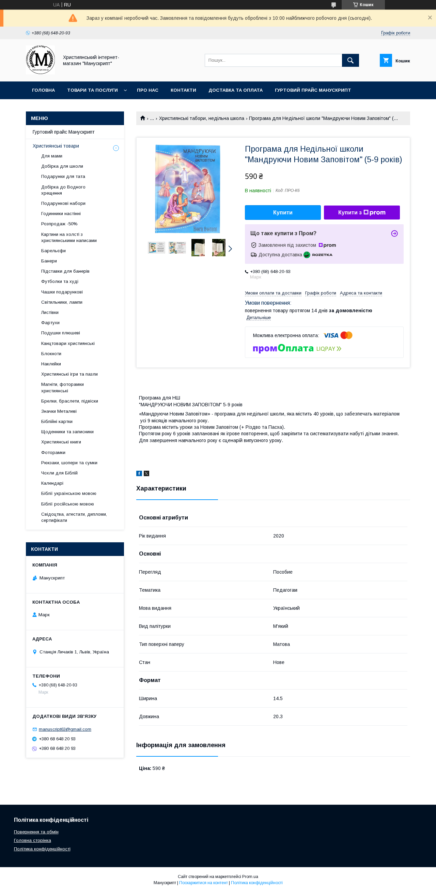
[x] (146, 474)
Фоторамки (53, 452)
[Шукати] (350, 60)
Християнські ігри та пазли (69, 374)
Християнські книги (61, 441)
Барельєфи (53, 250)
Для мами (51, 155)
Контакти (183, 90)
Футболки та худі (59, 281)
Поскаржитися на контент (203, 882)
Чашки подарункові (62, 291)
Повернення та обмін (36, 831)
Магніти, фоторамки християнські (62, 387)
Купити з (350, 212)
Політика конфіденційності (42, 848)
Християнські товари (56, 146)
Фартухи (50, 322)
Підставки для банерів (65, 271)
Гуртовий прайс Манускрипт (313, 90)
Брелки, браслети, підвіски (69, 401)
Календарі (52, 483)
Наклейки (51, 363)
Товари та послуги (92, 90)
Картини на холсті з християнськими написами (69, 237)
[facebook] (139, 474)
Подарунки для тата (63, 176)
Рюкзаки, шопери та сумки (69, 462)
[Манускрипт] (40, 72)
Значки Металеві (59, 411)
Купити (283, 212)
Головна (43, 90)
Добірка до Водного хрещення (63, 190)
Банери (49, 260)
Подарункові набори (63, 203)
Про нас (147, 90)
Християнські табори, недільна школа (201, 118)
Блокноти (51, 353)
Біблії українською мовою (68, 493)
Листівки (50, 312)
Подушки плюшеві (60, 332)
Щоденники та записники (67, 431)
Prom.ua (250, 876)
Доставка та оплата (235, 90)
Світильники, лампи (61, 302)
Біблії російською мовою (67, 504)
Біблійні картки (57, 421)
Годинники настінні (61, 213)
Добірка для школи (62, 166)
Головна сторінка (32, 840)
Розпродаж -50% (59, 223)
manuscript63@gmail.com (65, 729)
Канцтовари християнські (68, 343)
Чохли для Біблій (59, 472)
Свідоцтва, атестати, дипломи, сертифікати (74, 517)
